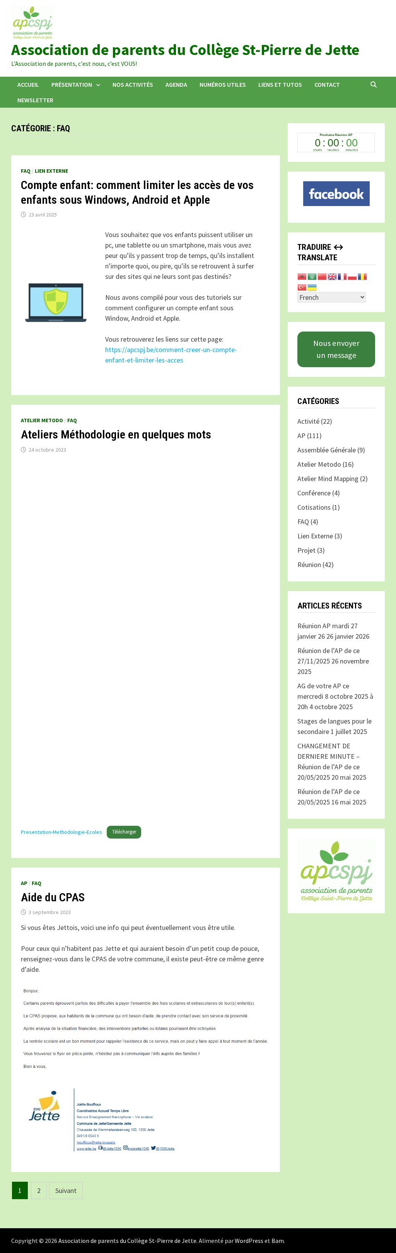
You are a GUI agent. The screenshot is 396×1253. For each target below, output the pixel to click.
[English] (333, 276)
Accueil (28, 84)
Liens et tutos (280, 84)
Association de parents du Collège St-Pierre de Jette (185, 49)
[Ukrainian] (312, 286)
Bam (277, 1240)
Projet (306, 550)
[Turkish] (302, 286)
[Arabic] (312, 276)
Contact (327, 84)
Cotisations (314, 507)
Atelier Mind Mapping (327, 478)
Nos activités (133, 84)
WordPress (249, 1240)
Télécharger (124, 831)
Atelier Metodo (42, 420)
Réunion (309, 564)
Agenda (176, 84)
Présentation (71, 84)
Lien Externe (51, 170)
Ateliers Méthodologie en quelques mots (116, 434)
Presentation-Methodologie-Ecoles (61, 831)
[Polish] (353, 276)
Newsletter (35, 100)
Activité (308, 421)
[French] (343, 276)
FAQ (26, 170)
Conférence (314, 492)
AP (24, 883)
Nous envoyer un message (336, 349)
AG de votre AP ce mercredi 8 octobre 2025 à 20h (335, 696)
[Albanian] (302, 276)
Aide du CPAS (53, 897)
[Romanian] (363, 276)
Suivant (66, 1190)
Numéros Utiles (223, 84)
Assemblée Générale (326, 449)
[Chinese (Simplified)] (322, 276)
